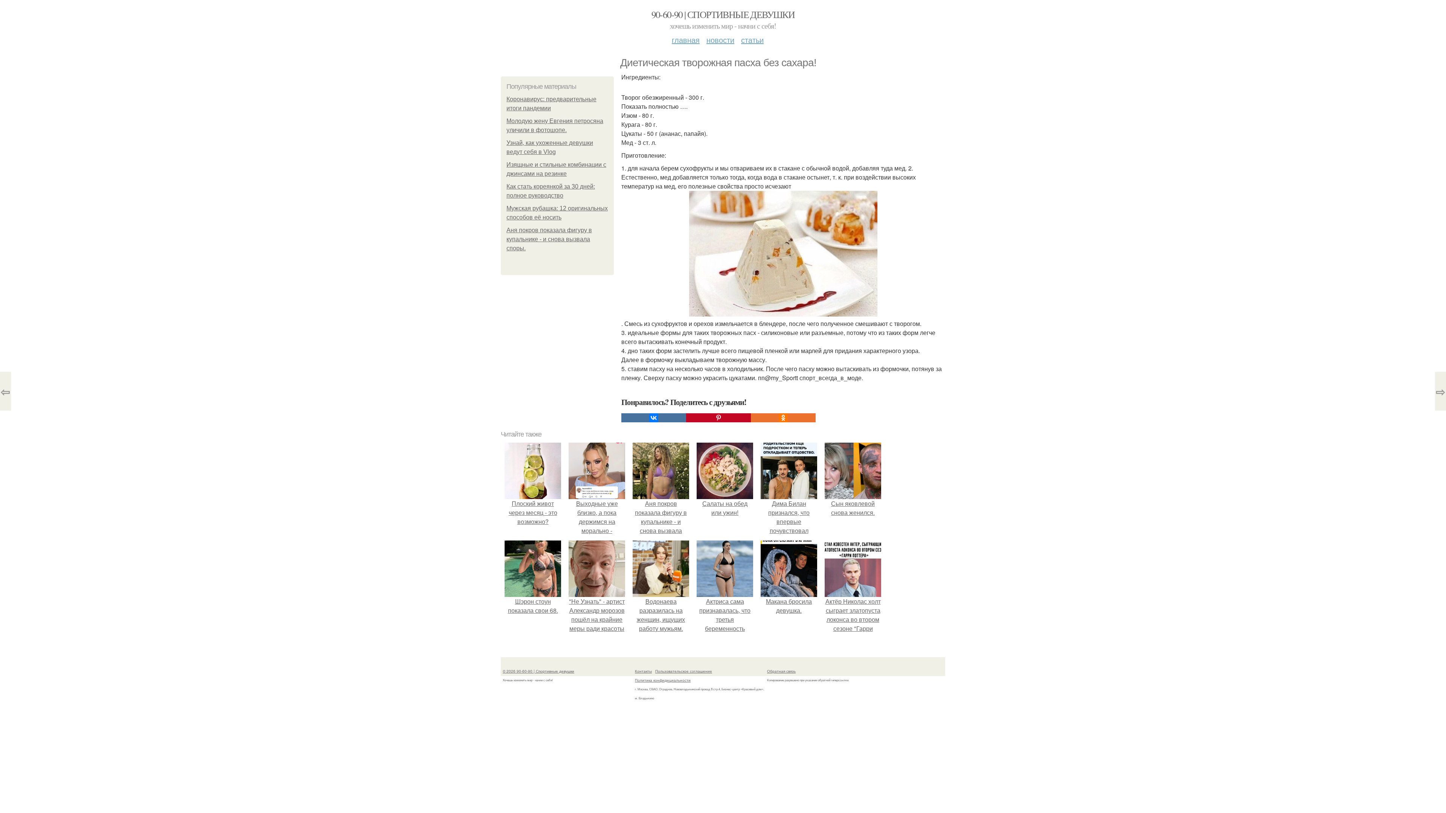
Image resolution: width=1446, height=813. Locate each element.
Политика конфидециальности (663, 680)
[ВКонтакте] (653, 417)
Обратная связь (781, 671)
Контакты (643, 671)
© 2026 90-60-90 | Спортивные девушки (538, 671)
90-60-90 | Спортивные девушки (723, 14)
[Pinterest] (718, 417)
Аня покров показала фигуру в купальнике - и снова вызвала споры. (549, 239)
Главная (686, 39)
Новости (720, 39)
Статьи (752, 39)
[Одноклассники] (783, 417)
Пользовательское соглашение (683, 671)
